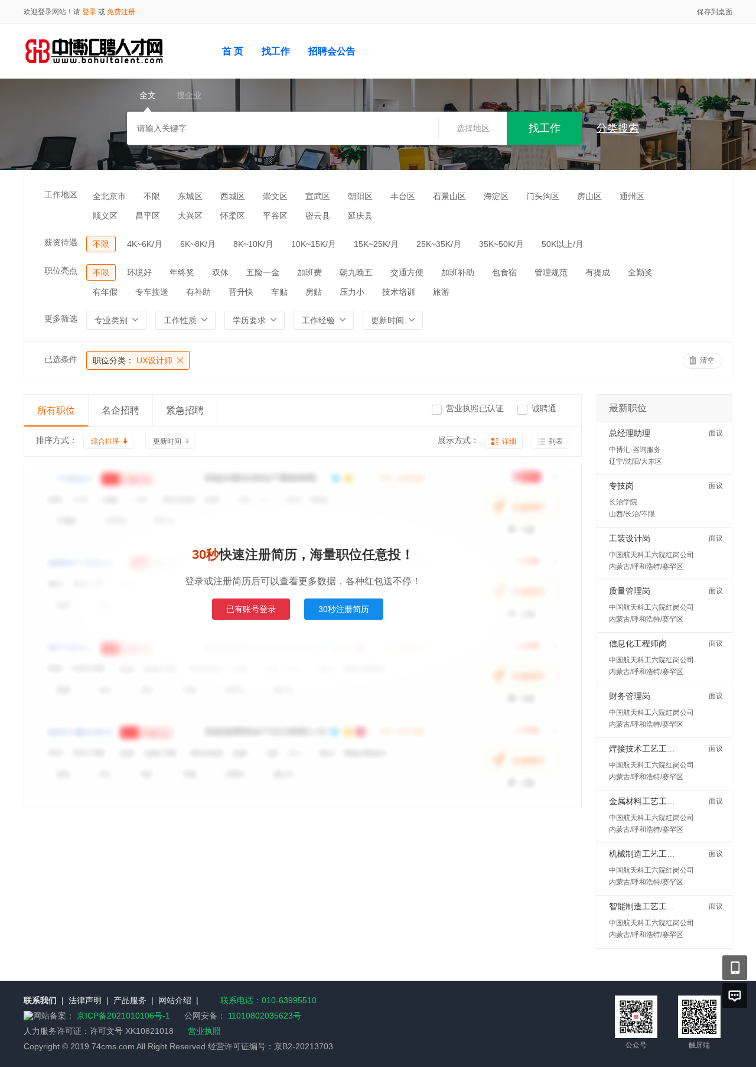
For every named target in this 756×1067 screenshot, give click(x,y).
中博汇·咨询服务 (635, 449)
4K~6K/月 (144, 244)
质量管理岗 (629, 591)
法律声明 (85, 1000)
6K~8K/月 (198, 244)
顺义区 (105, 215)
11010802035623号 (265, 1015)
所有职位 (56, 410)
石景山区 (449, 196)
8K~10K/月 (253, 244)
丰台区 (402, 196)
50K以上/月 (563, 244)
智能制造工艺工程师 (646, 906)
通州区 (632, 196)
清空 (707, 360)
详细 (509, 441)
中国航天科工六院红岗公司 (651, 555)
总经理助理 (629, 433)
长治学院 (623, 502)
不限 (152, 196)
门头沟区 (542, 196)
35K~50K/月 (501, 244)
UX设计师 (132, 360)
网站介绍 (174, 1000)
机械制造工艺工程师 (646, 853)
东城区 (190, 196)
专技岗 (621, 485)
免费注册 (121, 12)
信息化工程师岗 (638, 643)
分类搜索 (618, 128)
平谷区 (275, 215)
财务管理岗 (629, 696)
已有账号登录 (251, 609)
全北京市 (109, 196)
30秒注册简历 (343, 609)
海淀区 (496, 196)
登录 (89, 12)
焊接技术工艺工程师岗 (650, 748)
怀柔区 (232, 215)
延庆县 (360, 215)
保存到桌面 (714, 12)
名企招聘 (120, 410)
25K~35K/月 (438, 244)
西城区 (232, 196)
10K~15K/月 (313, 244)
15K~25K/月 (376, 244)
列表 (556, 441)
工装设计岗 (629, 538)
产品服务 (129, 1000)
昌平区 (147, 215)
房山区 (589, 196)
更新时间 (167, 441)
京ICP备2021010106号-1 (124, 1015)
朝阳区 (360, 196)
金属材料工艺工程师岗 (650, 801)
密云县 (317, 215)
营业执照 (204, 1031)
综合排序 (105, 441)
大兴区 (190, 215)
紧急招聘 (185, 410)
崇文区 (275, 196)
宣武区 (317, 196)
